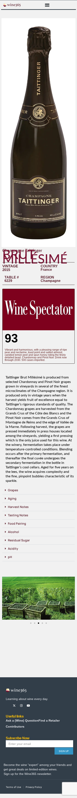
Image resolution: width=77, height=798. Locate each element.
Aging (12, 498)
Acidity (13, 548)
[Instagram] (21, 705)
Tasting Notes (18, 515)
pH (10, 557)
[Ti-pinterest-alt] (35, 705)
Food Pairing (17, 523)
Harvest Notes (18, 507)
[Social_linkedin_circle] (42, 705)
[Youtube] (28, 705)
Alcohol (13, 532)
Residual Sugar (19, 540)
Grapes (13, 490)
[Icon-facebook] (7, 705)
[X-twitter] (14, 705)
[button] (47, 5)
